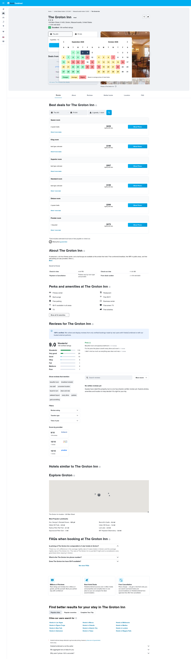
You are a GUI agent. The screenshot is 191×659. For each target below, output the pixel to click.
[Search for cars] (3, 18)
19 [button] (92, 62)
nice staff (52, 386)
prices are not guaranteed (93, 640)
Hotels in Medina (121, 625)
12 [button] (92, 57)
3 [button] (82, 52)
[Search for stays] (3, 13)
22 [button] (73, 67)
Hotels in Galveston (56, 631)
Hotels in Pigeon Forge (57, 625)
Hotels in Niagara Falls (123, 631)
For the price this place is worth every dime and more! (105, 348)
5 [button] (92, 52)
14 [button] (68, 62)
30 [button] (78, 72)
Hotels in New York (55, 628)
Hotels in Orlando (89, 625)
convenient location (64, 386)
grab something (55, 399)
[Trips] (3, 32)
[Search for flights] (3, 9)
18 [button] (87, 62)
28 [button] (68, 72)
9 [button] (77, 57)
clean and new (65, 391)
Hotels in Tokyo (88, 631)
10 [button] (83, 57)
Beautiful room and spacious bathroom (101, 346)
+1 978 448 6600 (54, 25)
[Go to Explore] (3, 26)
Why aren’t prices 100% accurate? (62, 653)
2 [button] (77, 52)
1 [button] (73, 52)
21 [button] (68, 67)
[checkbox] (59, 434)
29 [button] (73, 72)
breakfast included (67, 382)
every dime (65, 395)
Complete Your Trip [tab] (87, 612)
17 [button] (83, 62)
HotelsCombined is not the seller (61, 646)
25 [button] (87, 67)
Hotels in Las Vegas (56, 622)
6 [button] (63, 57)
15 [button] (73, 62)
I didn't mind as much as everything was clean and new (105, 351)
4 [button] (87, 52)
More (50, 260)
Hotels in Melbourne (123, 622)
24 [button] (83, 67)
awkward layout (55, 395)
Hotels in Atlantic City (90, 628)
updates (73, 395)
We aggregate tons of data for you (62, 649)
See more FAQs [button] (84, 565)
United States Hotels (59, 11)
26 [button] (92, 67)
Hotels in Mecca (88, 622)
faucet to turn (54, 391)
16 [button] (78, 62)
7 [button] (68, 57)
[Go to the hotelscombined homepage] (15, 3)
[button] (3, 3)
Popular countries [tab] (70, 612)
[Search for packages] (3, 22)
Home (50, 11)
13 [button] (63, 62)
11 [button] (87, 57)
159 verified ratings (66, 27)
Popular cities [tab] (55, 612)
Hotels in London (122, 628)
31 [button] (127, 72)
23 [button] (78, 67)
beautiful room (54, 382)
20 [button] (63, 67)
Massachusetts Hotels (79, 11)
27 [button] (63, 72)
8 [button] (73, 57)
